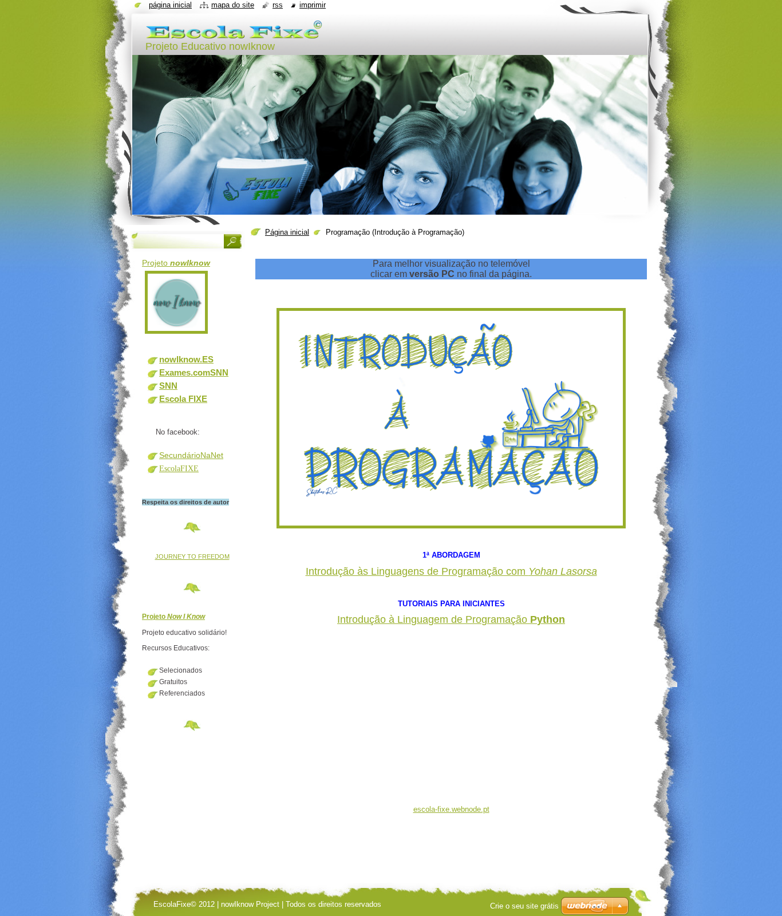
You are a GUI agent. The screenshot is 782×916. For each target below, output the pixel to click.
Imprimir (312, 5)
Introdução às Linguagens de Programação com (451, 571)
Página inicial (287, 232)
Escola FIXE (183, 399)
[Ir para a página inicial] (234, 36)
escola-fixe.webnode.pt (451, 809)
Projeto (176, 262)
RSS (277, 5)
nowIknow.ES (186, 359)
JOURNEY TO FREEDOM (192, 556)
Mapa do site (232, 5)
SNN (168, 385)
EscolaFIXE (179, 468)
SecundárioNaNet (191, 455)
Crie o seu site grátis (524, 906)
